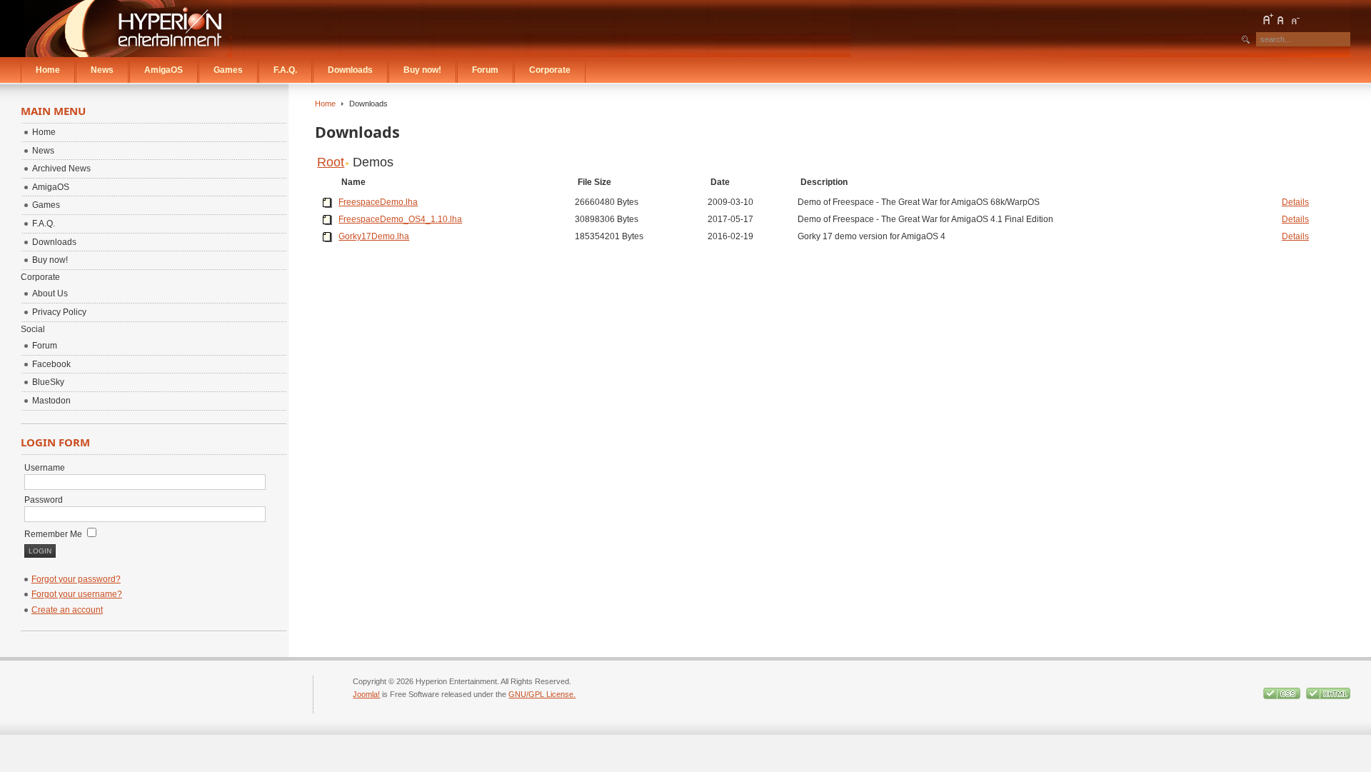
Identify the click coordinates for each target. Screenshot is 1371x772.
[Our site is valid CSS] (1282, 696)
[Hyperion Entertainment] (128, 28)
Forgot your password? (76, 579)
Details (1295, 202)
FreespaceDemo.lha (378, 202)
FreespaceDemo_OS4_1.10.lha (400, 219)
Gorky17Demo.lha (373, 236)
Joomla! (366, 694)
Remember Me (54, 534)
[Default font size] (1281, 19)
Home (325, 103)
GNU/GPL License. (542, 694)
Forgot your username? (76, 594)
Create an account (67, 610)
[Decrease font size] (1294, 19)
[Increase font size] (1267, 19)
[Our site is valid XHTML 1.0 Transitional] (1328, 696)
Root (330, 162)
